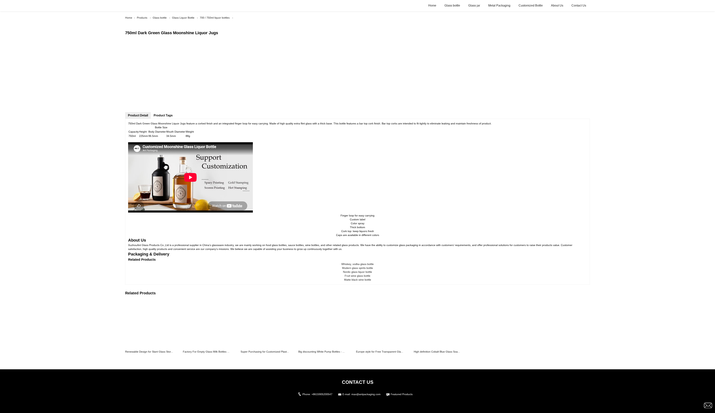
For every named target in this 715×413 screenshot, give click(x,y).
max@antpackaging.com (366, 394)
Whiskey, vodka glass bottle (357, 264)
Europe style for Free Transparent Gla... (379, 351)
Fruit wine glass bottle (357, 275)
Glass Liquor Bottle (183, 17)
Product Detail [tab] (138, 115)
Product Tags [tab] (163, 115)
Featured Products (402, 394)
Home (432, 5)
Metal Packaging (499, 5)
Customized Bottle (531, 5)
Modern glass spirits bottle (357, 267)
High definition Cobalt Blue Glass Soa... (437, 351)
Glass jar (474, 5)
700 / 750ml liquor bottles (215, 17)
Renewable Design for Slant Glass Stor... (149, 351)
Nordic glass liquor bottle (357, 271)
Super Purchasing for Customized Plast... (265, 351)
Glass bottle (452, 5)
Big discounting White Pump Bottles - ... (321, 351)
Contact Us (578, 5)
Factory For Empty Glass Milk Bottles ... (206, 351)
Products (142, 17)
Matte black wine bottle (357, 279)
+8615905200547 (322, 394)
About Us (557, 5)
